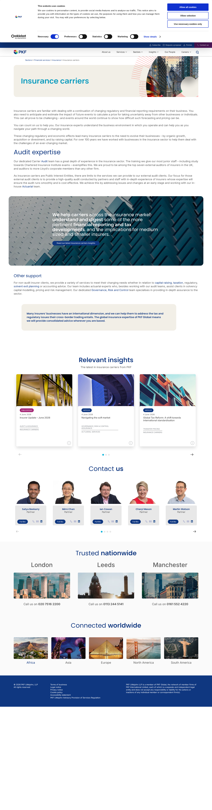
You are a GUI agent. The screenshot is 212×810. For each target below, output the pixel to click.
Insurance (56, 60)
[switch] (83, 36)
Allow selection (188, 15)
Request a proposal (173, 45)
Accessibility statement (60, 695)
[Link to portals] (184, 45)
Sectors (28, 60)
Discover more (59, 443)
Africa (31, 662)
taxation (178, 282)
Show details (150, 36)
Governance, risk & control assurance (95, 427)
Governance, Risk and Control (109, 290)
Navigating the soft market (95, 417)
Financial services (42, 60)
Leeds (106, 564)
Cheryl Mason (144, 509)
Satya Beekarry (31, 509)
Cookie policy (56, 692)
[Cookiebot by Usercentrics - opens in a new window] (18, 37)
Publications (26, 410)
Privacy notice (56, 690)
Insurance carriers (29, 430)
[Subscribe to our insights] (150, 45)
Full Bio (23, 522)
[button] (102, 532)
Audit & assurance (29, 426)
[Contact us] (196, 45)
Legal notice (55, 687)
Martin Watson (181, 509)
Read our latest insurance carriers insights (76, 243)
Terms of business (58, 684)
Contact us (204, 45)
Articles (86, 410)
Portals (189, 45)
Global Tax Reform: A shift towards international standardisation (162, 419)
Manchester (170, 564)
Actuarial (27, 186)
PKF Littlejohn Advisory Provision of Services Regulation (75, 697)
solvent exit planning (26, 286)
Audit (44, 161)
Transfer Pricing (151, 429)
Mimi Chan (68, 509)
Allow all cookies (187, 7)
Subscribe (156, 45)
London (42, 564)
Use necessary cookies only (188, 24)
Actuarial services (90, 432)
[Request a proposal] (164, 45)
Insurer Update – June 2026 (35, 417)
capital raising (163, 282)
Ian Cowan (106, 509)
